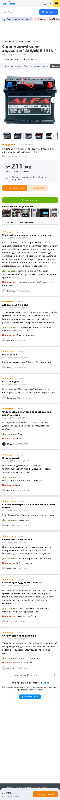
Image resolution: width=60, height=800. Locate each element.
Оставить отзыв (30, 200)
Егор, (9, 525)
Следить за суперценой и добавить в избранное (29, 178)
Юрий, (10, 444)
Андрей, (10, 668)
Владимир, (11, 398)
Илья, (9, 622)
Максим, (10, 340)
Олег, (9, 367)
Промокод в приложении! (18, 19)
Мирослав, (11, 568)
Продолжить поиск (30, 696)
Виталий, (11, 291)
